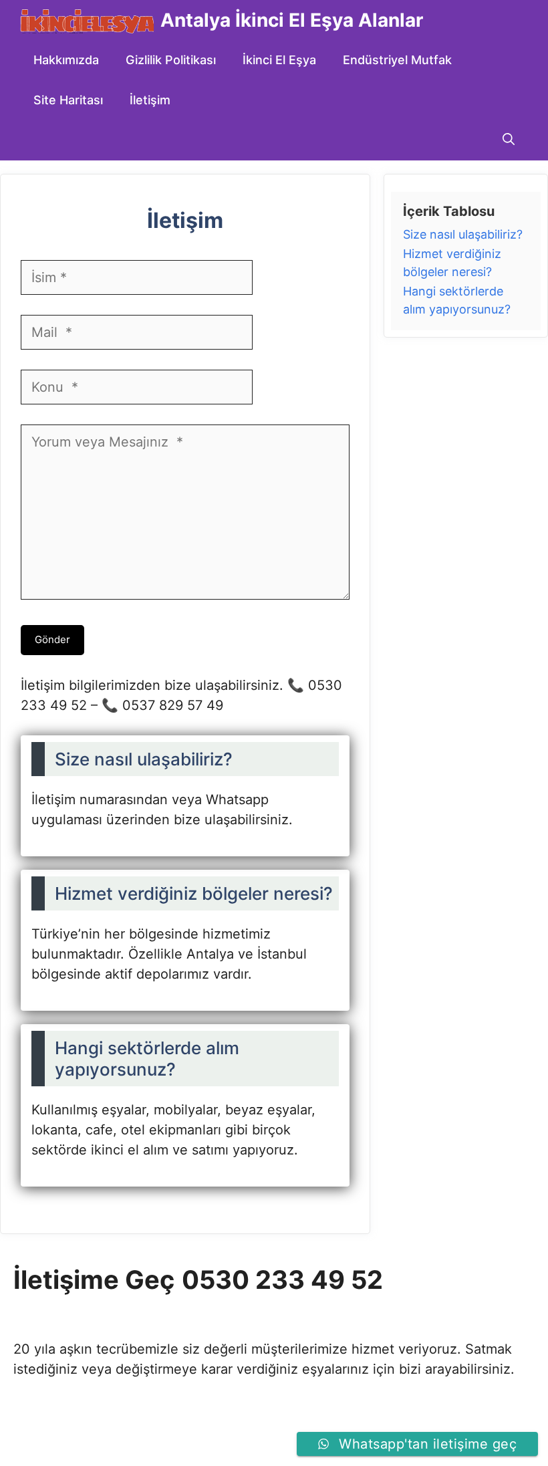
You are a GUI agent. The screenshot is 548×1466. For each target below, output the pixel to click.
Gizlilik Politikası (171, 60)
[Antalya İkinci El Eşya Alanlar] (87, 20)
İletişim (150, 100)
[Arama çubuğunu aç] (508, 140)
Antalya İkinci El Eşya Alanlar (291, 20)
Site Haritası (68, 100)
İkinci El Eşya (279, 60)
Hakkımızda (66, 60)
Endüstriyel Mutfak (397, 60)
